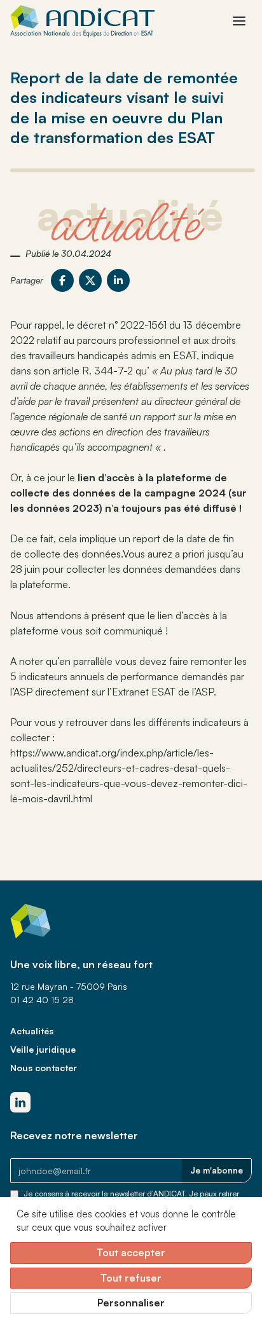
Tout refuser (131, 1277)
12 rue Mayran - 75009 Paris (68, 986)
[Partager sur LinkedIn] (118, 280)
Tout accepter (131, 1252)
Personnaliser (131, 1302)
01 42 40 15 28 (42, 999)
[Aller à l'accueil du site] (82, 21)
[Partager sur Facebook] (62, 280)
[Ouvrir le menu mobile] (239, 21)
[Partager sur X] (90, 280)
